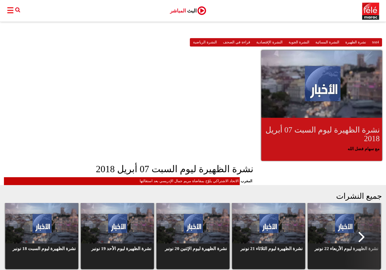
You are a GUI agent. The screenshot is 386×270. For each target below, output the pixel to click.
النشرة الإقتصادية (269, 42)
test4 (375, 42)
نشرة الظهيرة (355, 42)
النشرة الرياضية (205, 42)
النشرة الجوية (299, 42)
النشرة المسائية (327, 42)
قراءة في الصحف (236, 42)
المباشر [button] (183, 10)
